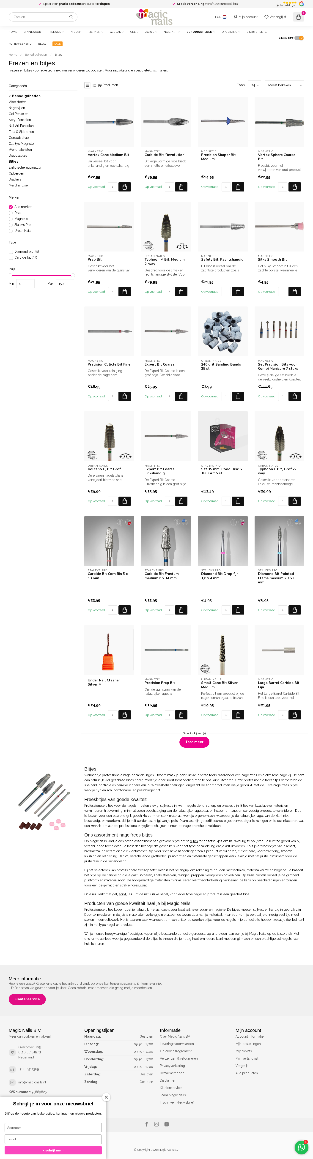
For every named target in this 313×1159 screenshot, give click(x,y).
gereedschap (201, 933)
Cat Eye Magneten (22, 144)
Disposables (18, 156)
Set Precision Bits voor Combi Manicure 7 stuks (278, 366)
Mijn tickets (244, 1051)
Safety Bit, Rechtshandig (222, 259)
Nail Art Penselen (21, 126)
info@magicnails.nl (32, 1082)
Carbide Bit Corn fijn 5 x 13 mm (108, 576)
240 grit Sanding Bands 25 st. (221, 366)
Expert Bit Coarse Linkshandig (160, 471)
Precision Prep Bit (160, 683)
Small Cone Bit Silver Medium (219, 685)
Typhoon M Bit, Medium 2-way (165, 261)
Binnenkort (33, 31)
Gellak (115, 31)
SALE (57, 43)
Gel (133, 31)
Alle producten (247, 1073)
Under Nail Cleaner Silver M (104, 682)
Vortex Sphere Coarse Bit (276, 157)
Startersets (257, 31)
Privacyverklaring (172, 1066)
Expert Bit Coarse (160, 364)
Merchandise (18, 185)
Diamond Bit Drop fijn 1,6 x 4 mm (220, 576)
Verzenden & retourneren (179, 1058)
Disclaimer (168, 1080)
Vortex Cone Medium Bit (108, 155)
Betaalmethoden (172, 1073)
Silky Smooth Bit (272, 259)
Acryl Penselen (20, 120)
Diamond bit (26, 252)
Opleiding (229, 31)
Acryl (149, 31)
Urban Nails (22, 230)
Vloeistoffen (18, 102)
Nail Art (170, 31)
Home (13, 31)
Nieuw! (76, 31)
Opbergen (16, 173)
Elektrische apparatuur (25, 167)
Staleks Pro (22, 225)
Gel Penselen (18, 114)
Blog (42, 43)
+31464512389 (28, 1069)
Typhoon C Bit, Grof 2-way (277, 471)
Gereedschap (19, 138)
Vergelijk (242, 1066)
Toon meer (194, 742)
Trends (55, 31)
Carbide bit (25, 258)
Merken (94, 31)
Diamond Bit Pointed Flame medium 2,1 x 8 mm (276, 578)
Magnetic (21, 219)
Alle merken (23, 207)
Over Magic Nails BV (175, 1036)
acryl (122, 894)
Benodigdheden (199, 31)
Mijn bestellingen (248, 1044)
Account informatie (250, 1036)
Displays (15, 179)
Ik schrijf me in (53, 1150)
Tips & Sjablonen (21, 132)
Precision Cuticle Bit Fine (109, 364)
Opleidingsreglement (176, 1051)
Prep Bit (95, 259)
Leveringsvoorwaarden (177, 1044)
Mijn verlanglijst (247, 1058)
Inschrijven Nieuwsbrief (177, 1102)
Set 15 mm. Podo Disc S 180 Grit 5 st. (221, 471)
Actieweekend (20, 43)
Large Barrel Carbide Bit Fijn (278, 685)
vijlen (194, 841)
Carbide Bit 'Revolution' (165, 155)
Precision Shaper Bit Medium (218, 157)
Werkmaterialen (20, 150)
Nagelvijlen (17, 108)
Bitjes (58, 54)
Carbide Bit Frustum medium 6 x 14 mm (162, 576)
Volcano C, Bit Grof (104, 469)
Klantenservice (27, 999)
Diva (17, 213)
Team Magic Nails (173, 1095)
